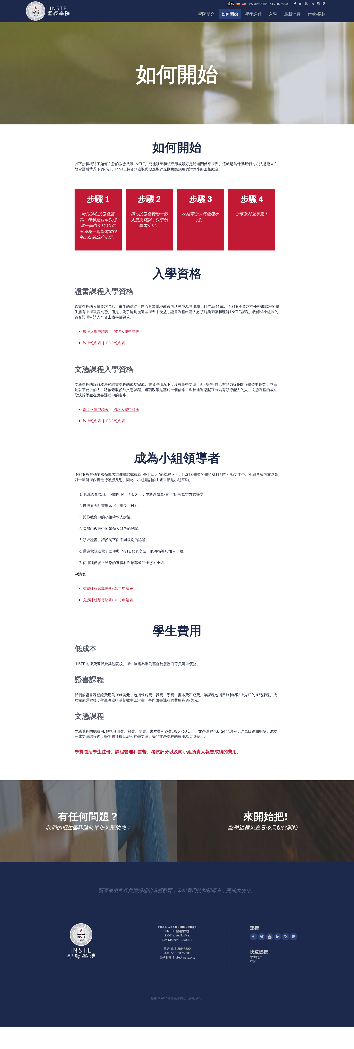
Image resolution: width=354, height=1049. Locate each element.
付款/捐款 (317, 13)
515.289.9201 (181, 953)
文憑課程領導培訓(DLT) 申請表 (108, 600)
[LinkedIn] (312, 3)
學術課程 (253, 13)
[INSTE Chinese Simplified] (231, 4)
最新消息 (292, 13)
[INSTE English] (245, 4)
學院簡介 (206, 13)
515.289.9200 (279, 4)
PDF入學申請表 (126, 331)
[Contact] (293, 936)
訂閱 (253, 961)
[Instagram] (318, 3)
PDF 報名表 (115, 343)
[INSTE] (49, 12)
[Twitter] (300, 3)
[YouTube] (306, 3)
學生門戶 (256, 957)
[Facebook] (294, 3)
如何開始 (230, 13)
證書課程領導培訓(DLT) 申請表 (108, 588)
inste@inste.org (257, 4)
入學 (273, 13)
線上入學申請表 (96, 331)
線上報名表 (92, 343)
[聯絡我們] (324, 3)
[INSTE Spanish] (239, 4)
